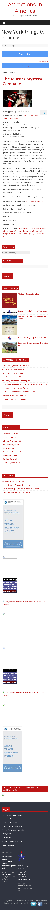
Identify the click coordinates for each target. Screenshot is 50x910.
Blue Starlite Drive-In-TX (12, 452)
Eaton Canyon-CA (9, 437)
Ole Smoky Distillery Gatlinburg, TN (16, 380)
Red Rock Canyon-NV (11, 444)
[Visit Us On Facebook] (40, 902)
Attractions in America (25, 7)
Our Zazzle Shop (8, 874)
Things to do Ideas (10, 118)
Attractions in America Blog (12, 826)
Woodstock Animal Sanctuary (14, 369)
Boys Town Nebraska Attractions (15, 377)
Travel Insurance (8, 845)
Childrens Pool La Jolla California (15, 388)
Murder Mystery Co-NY (11, 463)
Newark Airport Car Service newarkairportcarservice (25, 877)
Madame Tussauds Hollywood (30, 294)
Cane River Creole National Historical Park (33, 344)
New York (26, 116)
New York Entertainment (24, 231)
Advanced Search (43, 61)
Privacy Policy (7, 834)
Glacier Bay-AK (8, 448)
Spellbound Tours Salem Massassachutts (18, 392)
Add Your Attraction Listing (12, 815)
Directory (25, 66)
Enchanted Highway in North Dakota (33, 337)
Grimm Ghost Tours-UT (11, 455)
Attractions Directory (9, 819)
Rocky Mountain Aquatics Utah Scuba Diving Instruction (24, 384)
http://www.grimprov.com (36, 201)
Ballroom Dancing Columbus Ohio (15, 399)
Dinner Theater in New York (28, 228)
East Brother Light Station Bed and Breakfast (32, 317)
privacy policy (23, 866)
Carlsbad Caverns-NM (11, 459)
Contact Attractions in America (13, 830)
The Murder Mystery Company (22, 81)
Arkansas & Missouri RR (12, 441)
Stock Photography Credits (12, 841)
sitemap (21, 868)
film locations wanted (7, 858)
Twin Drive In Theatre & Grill (13, 373)
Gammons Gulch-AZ (10, 434)
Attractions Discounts (10, 822)
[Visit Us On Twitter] (33, 902)
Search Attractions (8, 837)
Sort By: (5, 73)
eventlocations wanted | (7, 862)
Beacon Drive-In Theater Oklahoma (32, 311)
